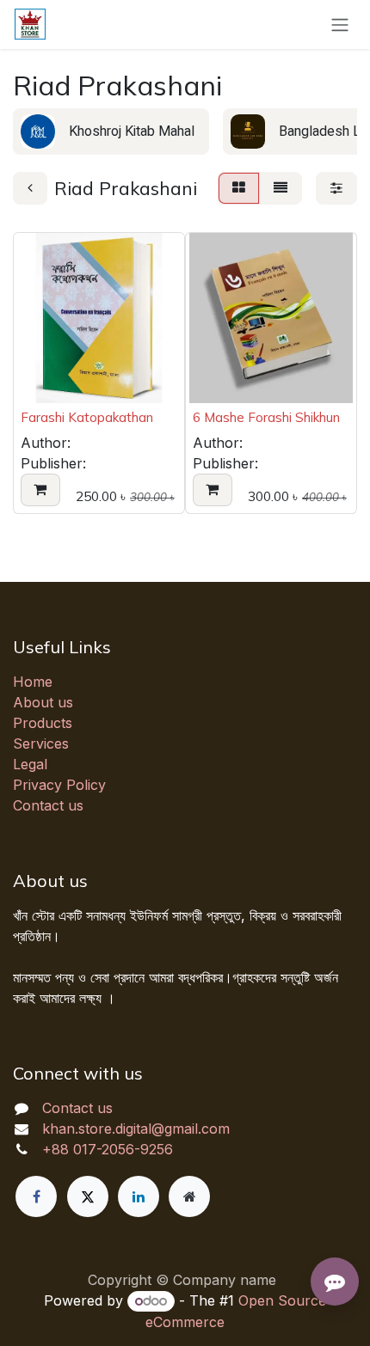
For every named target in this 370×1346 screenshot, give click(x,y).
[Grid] (239, 188)
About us (43, 702)
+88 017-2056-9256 (107, 1149)
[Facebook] (36, 1196)
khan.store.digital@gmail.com (136, 1128)
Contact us (48, 805)
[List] (280, 188)
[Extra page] (189, 1196)
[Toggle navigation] (340, 24)
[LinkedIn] (138, 1196)
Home (32, 681)
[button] (40, 490)
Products (42, 722)
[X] (87, 1196)
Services (41, 743)
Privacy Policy (59, 784)
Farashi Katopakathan (87, 417)
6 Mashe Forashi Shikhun (266, 417)
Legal (30, 764)
